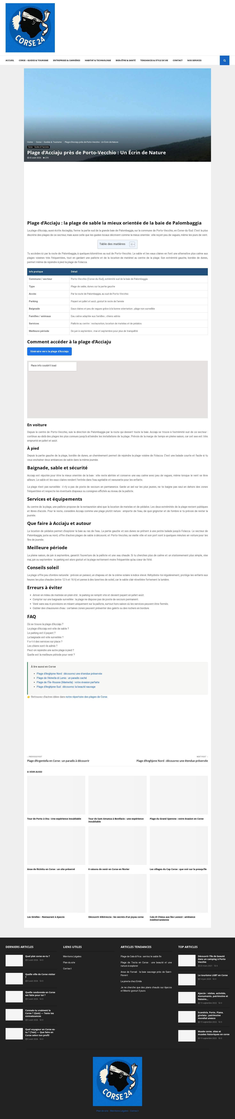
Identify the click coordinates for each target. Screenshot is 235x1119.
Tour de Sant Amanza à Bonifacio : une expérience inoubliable (116, 820)
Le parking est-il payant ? (41, 632)
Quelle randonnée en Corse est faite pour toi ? (40, 994)
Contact (178, 60)
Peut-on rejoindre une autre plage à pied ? (50, 650)
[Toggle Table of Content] (130, 244)
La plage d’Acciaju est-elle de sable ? (48, 628)
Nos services (194, 60)
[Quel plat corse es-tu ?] (14, 960)
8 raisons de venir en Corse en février (108, 869)
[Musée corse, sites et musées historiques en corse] (187, 1036)
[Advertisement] (171, 27)
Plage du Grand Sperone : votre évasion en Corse (177, 818)
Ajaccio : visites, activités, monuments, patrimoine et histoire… (213, 996)
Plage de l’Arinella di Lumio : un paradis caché (62, 678)
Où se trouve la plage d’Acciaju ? (45, 624)
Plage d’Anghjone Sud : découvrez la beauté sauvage (66, 686)
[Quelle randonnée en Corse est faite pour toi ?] (14, 996)
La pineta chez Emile (131, 981)
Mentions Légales (72, 956)
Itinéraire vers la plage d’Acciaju (49, 351)
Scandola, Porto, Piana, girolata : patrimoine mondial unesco (210, 1015)
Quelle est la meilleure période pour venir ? (51, 654)
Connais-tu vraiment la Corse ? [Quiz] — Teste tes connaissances (39, 1013)
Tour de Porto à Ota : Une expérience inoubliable (54, 818)
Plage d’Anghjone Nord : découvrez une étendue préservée (69, 673)
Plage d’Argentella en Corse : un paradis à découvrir (58, 761)
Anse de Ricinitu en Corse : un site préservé (51, 869)
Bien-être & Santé (126, 60)
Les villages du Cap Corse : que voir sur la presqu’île (178, 869)
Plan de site (102, 1111)
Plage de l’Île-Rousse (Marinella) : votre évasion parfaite (68, 682)
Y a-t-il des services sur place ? (44, 641)
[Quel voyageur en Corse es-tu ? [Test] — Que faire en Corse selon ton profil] (14, 1033)
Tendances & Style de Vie (154, 60)
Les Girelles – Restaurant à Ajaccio (46, 916)
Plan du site (69, 962)
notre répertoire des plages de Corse (86, 696)
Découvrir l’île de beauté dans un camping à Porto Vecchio (212, 959)
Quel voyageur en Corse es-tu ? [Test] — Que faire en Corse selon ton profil (40, 1032)
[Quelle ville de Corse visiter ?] (14, 978)
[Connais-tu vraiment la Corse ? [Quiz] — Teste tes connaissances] (14, 1014)
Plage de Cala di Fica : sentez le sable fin (141, 956)
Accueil (10, 60)
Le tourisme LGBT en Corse (213, 975)
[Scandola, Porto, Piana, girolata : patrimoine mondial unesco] (187, 1017)
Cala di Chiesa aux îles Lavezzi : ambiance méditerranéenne (172, 918)
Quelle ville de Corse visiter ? (40, 976)
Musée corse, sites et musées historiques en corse (213, 1033)
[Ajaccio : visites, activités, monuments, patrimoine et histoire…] (187, 997)
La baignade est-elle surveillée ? (45, 637)
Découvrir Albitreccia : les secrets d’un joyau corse (116, 916)
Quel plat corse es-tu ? (37, 956)
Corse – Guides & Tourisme (33, 60)
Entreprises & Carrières (66, 60)
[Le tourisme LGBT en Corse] (187, 979)
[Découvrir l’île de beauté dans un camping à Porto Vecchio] (187, 960)
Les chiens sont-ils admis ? (42, 645)
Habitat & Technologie (98, 60)
